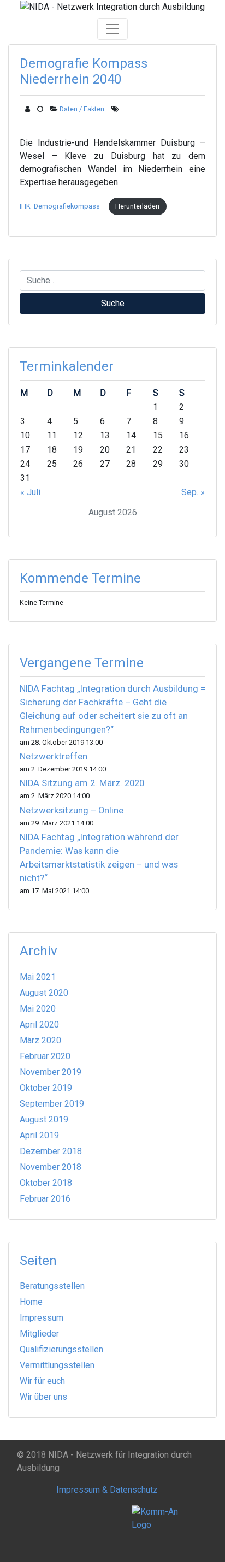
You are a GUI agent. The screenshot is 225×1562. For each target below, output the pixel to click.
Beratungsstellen (52, 1286)
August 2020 (44, 993)
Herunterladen (137, 206)
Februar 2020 (45, 1056)
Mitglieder (39, 1333)
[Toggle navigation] (112, 29)
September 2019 (52, 1103)
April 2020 (39, 1024)
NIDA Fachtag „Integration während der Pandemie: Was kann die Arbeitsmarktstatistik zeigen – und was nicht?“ (99, 857)
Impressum (41, 1317)
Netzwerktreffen (53, 756)
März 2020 (40, 1040)
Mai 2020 (38, 1008)
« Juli (30, 492)
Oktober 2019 (46, 1088)
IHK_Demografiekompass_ (61, 206)
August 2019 (44, 1119)
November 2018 (50, 1167)
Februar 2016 (45, 1198)
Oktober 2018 (46, 1183)
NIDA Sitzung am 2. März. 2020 (82, 783)
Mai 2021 (38, 977)
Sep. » (193, 492)
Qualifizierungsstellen (61, 1349)
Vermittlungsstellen (57, 1365)
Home (31, 1302)
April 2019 (39, 1135)
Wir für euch (42, 1381)
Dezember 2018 (51, 1151)
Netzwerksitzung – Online (71, 810)
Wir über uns (43, 1397)
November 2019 (50, 1072)
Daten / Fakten (82, 109)
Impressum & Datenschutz (107, 1489)
